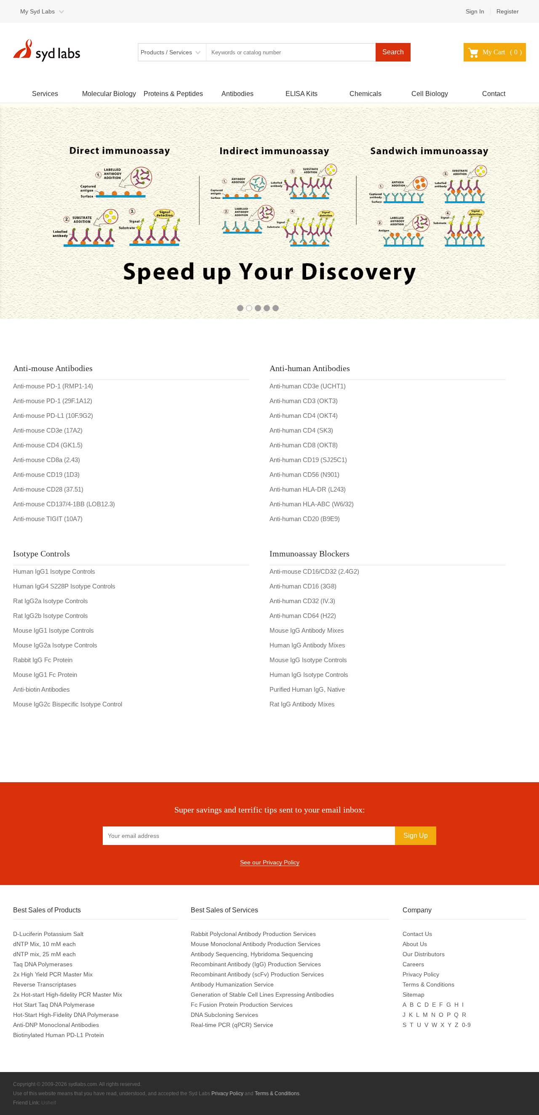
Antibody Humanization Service (232, 984)
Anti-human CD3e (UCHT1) (308, 386)
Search (393, 52)
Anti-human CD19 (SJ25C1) (308, 459)
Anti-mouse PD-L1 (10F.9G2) (53, 415)
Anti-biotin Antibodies (41, 689)
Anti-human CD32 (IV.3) (302, 600)
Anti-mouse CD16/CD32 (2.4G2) (314, 571)
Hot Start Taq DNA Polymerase (54, 1004)
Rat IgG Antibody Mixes (302, 704)
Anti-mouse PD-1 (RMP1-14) (53, 386)
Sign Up (415, 835)
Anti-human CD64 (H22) (303, 615)
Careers (413, 964)
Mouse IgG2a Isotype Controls (55, 645)
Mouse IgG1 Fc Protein (45, 674)
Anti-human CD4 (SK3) (301, 430)
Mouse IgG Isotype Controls (308, 659)
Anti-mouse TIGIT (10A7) (48, 518)
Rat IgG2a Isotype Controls (50, 600)
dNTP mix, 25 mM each (44, 954)
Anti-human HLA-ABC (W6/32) (312, 504)
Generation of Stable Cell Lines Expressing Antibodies (262, 994)
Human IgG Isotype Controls (309, 674)
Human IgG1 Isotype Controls (54, 571)
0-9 (466, 1024)
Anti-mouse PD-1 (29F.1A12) (52, 400)
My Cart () (502, 52)
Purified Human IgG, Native (307, 689)
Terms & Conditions (428, 984)
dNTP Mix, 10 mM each (44, 944)
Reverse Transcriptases (44, 984)
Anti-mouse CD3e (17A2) (48, 430)
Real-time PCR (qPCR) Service (232, 1024)
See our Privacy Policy (269, 862)
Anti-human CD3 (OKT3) (304, 400)
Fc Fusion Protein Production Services (242, 1004)
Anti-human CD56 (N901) (304, 474)
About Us (415, 944)
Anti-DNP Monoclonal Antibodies (56, 1024)
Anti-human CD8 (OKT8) (304, 445)
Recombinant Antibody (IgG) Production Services (256, 964)
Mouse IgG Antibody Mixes (307, 630)
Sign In (475, 11)
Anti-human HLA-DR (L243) (308, 489)
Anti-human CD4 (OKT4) (304, 415)
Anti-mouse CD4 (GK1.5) (48, 445)
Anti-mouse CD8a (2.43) (46, 459)
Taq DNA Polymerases (42, 964)
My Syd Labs (37, 11)
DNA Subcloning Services (224, 1014)
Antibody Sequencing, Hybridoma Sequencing (252, 954)
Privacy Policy (421, 974)
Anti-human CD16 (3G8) (303, 586)
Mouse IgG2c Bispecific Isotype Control (67, 704)
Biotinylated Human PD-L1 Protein (58, 1035)
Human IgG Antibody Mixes (307, 645)
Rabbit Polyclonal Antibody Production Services (253, 934)
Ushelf (48, 1103)
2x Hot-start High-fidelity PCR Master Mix (67, 994)
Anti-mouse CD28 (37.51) (48, 489)
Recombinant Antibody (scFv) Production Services (257, 974)
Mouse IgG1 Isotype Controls (53, 630)
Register (507, 11)
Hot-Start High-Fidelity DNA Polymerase (66, 1014)
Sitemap (413, 994)
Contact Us (417, 934)
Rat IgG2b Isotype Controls (50, 615)
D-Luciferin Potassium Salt (48, 934)
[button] (14, 214)
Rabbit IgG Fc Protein (42, 659)
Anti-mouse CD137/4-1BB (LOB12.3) (64, 504)
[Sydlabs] (49, 50)
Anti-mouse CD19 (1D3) (46, 474)
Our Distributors (424, 954)
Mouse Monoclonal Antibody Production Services (255, 944)
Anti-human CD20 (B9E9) (305, 518)
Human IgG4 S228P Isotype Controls (64, 586)
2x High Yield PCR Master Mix (53, 974)
